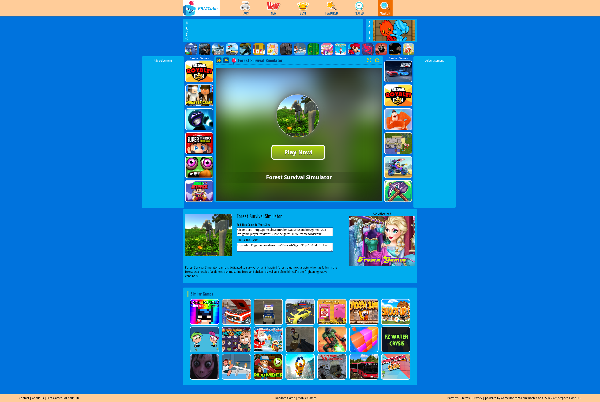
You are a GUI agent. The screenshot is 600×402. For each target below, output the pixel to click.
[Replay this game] (377, 60)
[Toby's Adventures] (191, 49)
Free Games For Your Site (63, 398)
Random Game (285, 398)
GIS (544, 398)
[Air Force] (218, 49)
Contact (24, 398)
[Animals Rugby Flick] (408, 49)
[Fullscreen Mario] (354, 49)
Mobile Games (307, 398)
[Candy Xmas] (340, 49)
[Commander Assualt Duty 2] (204, 49)
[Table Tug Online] (300, 49)
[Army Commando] (245, 49)
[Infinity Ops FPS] (286, 49)
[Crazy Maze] (381, 49)
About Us (38, 398)
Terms (465, 398)
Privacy (477, 398)
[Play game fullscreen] (369, 60)
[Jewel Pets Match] (272, 49)
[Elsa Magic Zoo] (327, 49)
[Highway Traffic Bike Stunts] (232, 49)
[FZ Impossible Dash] (313, 49)
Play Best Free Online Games (201, 8)
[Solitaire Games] (259, 49)
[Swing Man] (368, 49)
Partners (452, 398)
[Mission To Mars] (395, 49)
